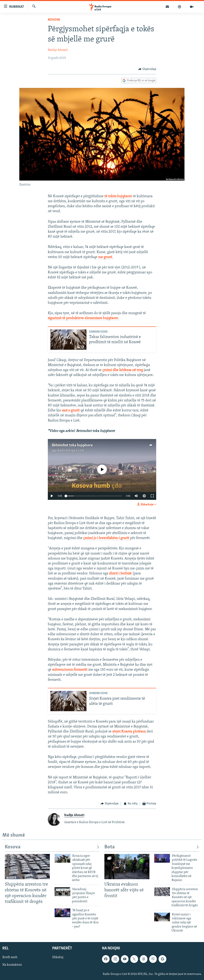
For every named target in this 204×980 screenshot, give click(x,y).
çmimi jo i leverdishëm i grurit (106, 538)
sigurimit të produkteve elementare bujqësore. (83, 318)
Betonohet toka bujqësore (72, 445)
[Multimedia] (192, 7)
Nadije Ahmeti (58, 50)
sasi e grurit (71, 410)
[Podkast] (180, 7)
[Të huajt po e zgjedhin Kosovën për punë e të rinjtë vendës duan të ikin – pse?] (62, 912)
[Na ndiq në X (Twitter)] (134, 959)
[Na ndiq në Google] (162, 959)
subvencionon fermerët (69, 670)
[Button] (147, 69)
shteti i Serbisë (120, 573)
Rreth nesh (9, 957)
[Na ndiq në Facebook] (106, 959)
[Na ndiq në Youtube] (124, 959)
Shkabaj (57, 957)
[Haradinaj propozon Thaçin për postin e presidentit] (62, 891)
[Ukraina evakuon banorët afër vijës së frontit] (126, 866)
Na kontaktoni (12, 964)
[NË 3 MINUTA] (167, 7)
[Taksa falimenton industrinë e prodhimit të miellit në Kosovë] (68, 339)
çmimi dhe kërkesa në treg (122, 370)
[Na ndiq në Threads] (143, 959)
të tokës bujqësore (118, 196)
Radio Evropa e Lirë (70, 450)
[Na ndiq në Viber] (153, 959)
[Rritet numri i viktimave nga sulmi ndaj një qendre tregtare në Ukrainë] (162, 917)
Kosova (54, 20)
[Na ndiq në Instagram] (115, 959)
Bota (109, 847)
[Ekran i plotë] (152, 496)
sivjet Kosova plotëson (129, 731)
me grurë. (105, 257)
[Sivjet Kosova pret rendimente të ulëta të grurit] (68, 701)
